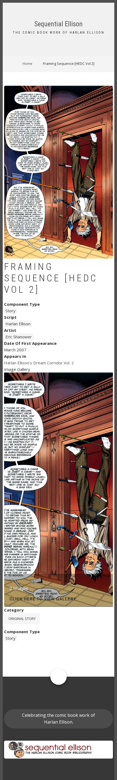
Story (10, 310)
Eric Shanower (18, 336)
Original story (22, 618)
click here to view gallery (43, 599)
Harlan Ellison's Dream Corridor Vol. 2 (39, 362)
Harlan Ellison (17, 323)
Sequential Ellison (58, 24)
